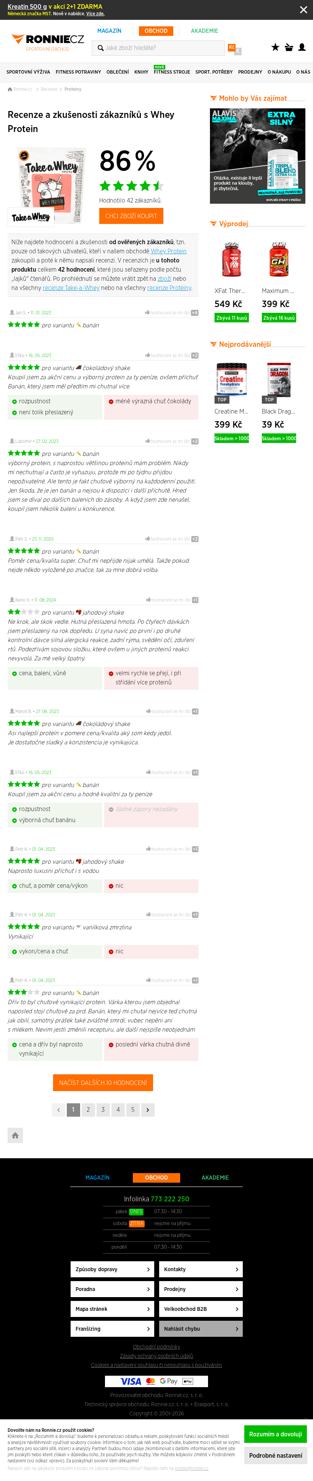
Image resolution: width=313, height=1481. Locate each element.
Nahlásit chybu (182, 1329)
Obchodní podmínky (156, 1347)
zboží (164, 279)
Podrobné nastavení (275, 1456)
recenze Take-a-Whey (71, 288)
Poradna (85, 1289)
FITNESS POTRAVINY (78, 72)
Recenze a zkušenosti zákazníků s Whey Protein (91, 122)
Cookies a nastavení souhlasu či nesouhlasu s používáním (156, 1365)
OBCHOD (156, 31)
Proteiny (73, 89)
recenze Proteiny (169, 288)
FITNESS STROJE (172, 70)
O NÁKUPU (279, 72)
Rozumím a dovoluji (275, 1434)
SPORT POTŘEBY (214, 72)
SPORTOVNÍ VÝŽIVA (28, 72)
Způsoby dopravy (97, 1269)
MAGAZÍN (109, 31)
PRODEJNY (250, 72)
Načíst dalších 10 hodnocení (103, 1083)
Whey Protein (169, 251)
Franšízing (88, 1329)
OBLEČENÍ (117, 72)
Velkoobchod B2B (185, 1309)
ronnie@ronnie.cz (191, 1468)
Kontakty (175, 1269)
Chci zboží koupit (131, 216)
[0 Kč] (290, 51)
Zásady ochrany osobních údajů (156, 1356)
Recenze (49, 89)
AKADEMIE (204, 31)
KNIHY (141, 72)
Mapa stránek (91, 1309)
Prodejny (175, 1289)
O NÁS (303, 72)
